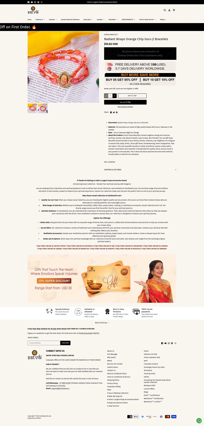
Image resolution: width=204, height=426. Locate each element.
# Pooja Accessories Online (117, 403)
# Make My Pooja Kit (114, 396)
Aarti (146, 361)
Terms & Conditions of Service (118, 377)
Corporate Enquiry (151, 364)
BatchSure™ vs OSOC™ (153, 402)
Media (109, 361)
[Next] (175, 278)
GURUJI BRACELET (111, 35)
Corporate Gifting (113, 387)
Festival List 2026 (150, 354)
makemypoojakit (86, 333)
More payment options (125, 107)
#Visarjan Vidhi (149, 385)
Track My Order (149, 374)
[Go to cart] (174, 10)
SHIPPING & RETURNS (112, 170)
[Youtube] (32, 2)
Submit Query (112, 367)
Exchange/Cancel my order (154, 367)
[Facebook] (28, 2)
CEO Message (112, 354)
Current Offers (149, 389)
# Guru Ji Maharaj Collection (117, 393)
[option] (32, 108)
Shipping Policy (113, 380)
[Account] (169, 10)
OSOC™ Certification (152, 395)
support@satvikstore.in (60, 388)
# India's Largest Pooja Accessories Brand (123, 399)
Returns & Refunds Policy (117, 374)
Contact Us (111, 370)
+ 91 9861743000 (65, 383)
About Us (110, 351)
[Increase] (115, 96)
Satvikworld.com (45, 416)
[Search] (164, 10)
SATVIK (96, 333)
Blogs (146, 392)
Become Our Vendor (115, 364)
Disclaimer (148, 370)
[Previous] (28, 278)
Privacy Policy (112, 383)
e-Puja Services (113, 406)
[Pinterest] (38, 2)
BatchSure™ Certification (154, 398)
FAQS (109, 390)
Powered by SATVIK (34, 418)
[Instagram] (35, 2)
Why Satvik (111, 357)
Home (146, 351)
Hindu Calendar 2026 (152, 357)
